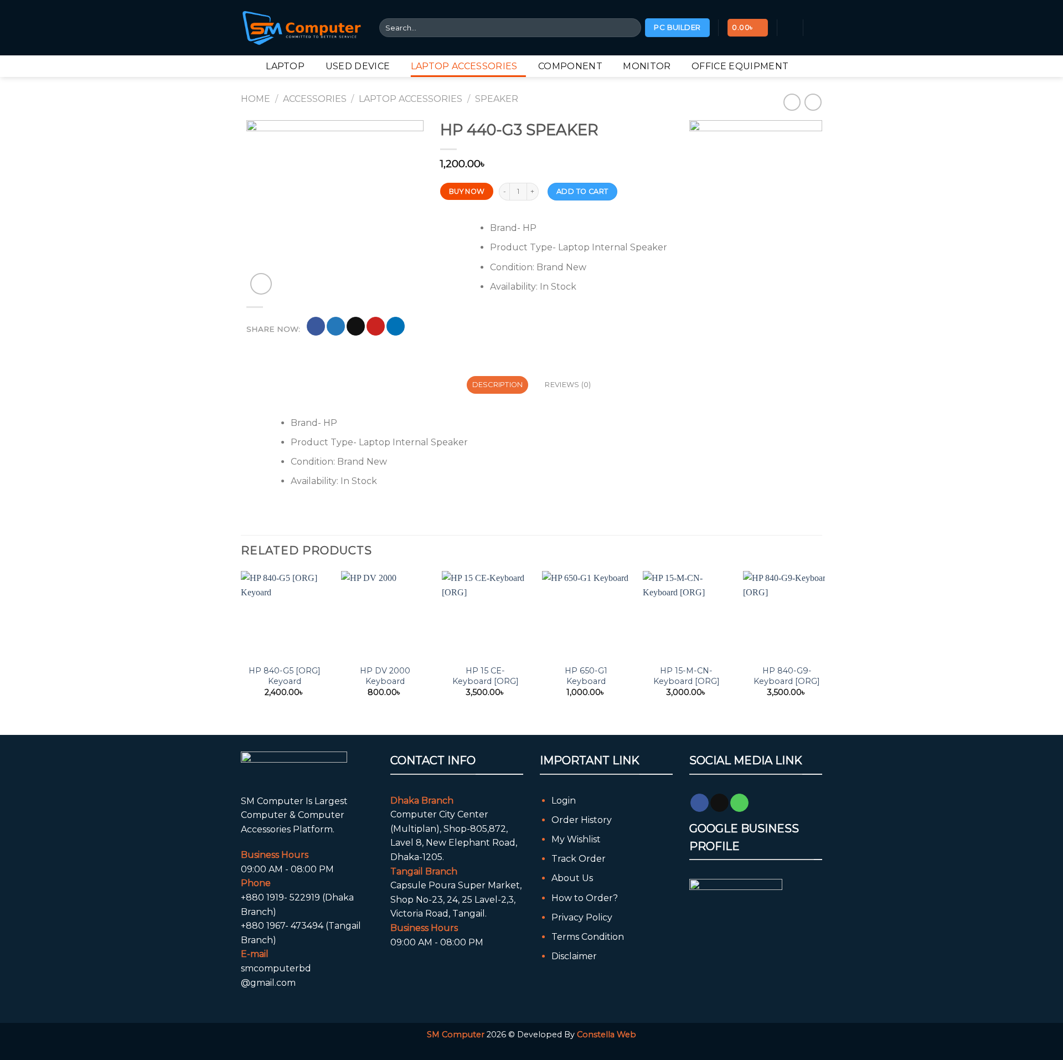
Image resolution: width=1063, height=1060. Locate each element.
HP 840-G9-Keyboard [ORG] (787, 676)
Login (563, 800)
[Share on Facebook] (316, 326)
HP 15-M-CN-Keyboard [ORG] (686, 676)
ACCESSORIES (315, 99)
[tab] (497, 385)
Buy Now (467, 191)
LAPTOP (285, 66)
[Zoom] (261, 284)
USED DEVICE (358, 66)
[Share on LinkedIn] (395, 326)
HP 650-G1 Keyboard (586, 676)
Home (255, 99)
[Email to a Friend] (356, 326)
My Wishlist (576, 839)
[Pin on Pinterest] (376, 326)
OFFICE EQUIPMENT (740, 66)
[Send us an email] (719, 803)
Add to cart (582, 191)
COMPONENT (570, 66)
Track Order (578, 858)
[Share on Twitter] (336, 326)
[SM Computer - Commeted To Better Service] (302, 27)
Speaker (496, 99)
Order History (581, 820)
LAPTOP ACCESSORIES (464, 66)
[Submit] (631, 27)
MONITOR (646, 66)
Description (497, 384)
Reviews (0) (568, 384)
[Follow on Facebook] (699, 803)
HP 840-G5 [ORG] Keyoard (285, 676)
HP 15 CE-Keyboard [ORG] (485, 676)
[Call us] (739, 803)
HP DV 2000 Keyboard (385, 676)
